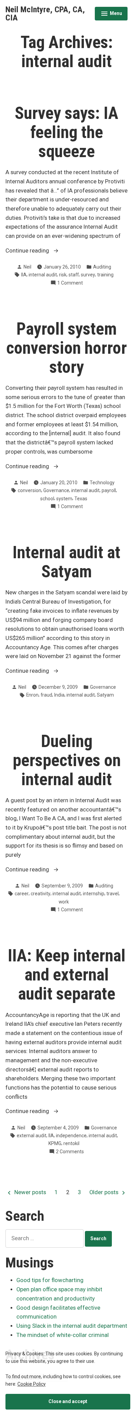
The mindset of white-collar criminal (62, 1335)
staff (74, 274)
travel (112, 893)
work (64, 901)
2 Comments (70, 1151)
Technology (102, 482)
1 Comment (70, 283)
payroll (109, 490)
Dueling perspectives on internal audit (67, 760)
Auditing (102, 267)
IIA (24, 274)
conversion (29, 490)
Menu (111, 14)
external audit (31, 1135)
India (59, 695)
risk (62, 274)
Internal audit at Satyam (66, 562)
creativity (40, 893)
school (47, 498)
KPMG (54, 1143)
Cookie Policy (31, 1384)
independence (71, 1135)
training (105, 274)
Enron (32, 695)
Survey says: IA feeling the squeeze (66, 132)
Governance (56, 490)
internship (93, 893)
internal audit (43, 274)
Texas (80, 498)
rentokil (71, 1143)
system (64, 498)
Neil (27, 267)
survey (88, 274)
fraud (46, 695)
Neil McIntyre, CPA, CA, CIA (45, 13)
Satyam (105, 695)
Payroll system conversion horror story (66, 348)
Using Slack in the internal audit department (71, 1326)
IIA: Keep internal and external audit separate (66, 975)
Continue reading (39, 251)
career (22, 893)
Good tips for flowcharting (50, 1280)
